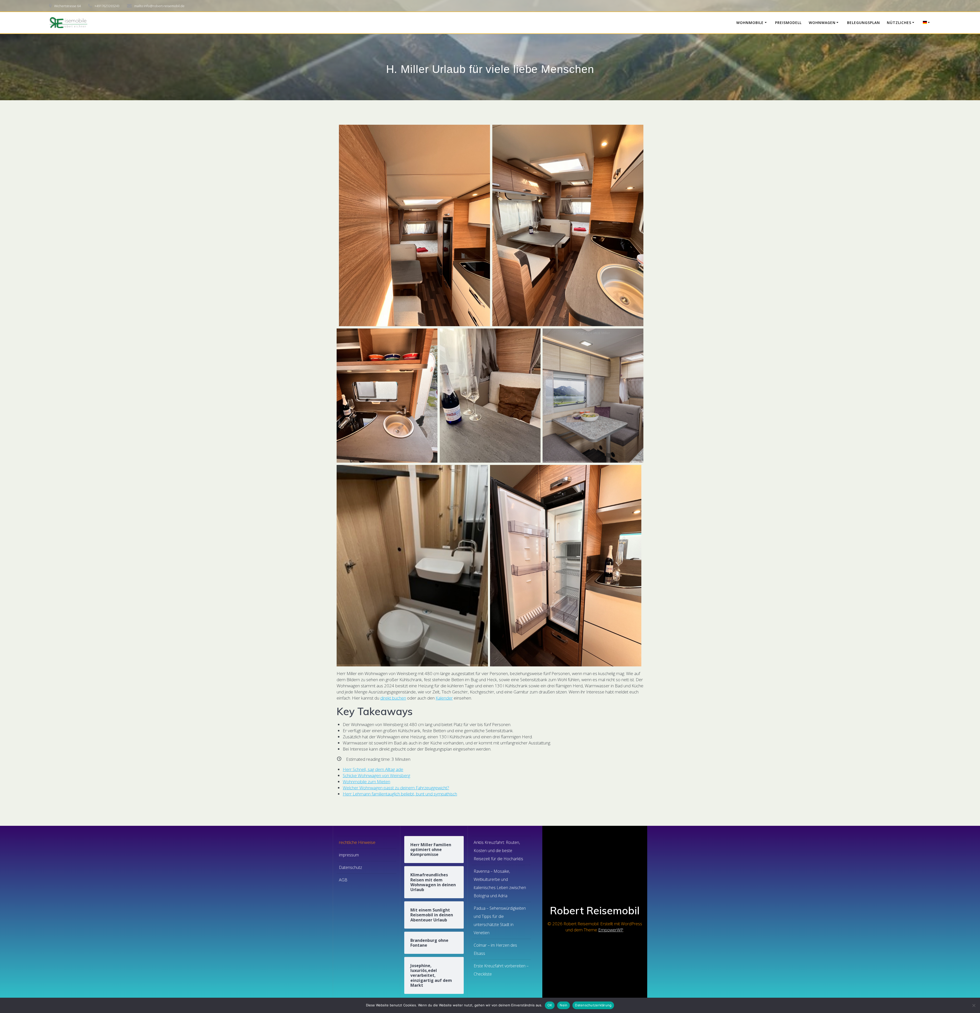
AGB (343, 880)
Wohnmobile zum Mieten (366, 781)
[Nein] (973, 1005)
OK (549, 1005)
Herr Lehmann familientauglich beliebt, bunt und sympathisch (400, 794)
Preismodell (788, 22)
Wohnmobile (750, 22)
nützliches (899, 22)
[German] (927, 23)
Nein (563, 1005)
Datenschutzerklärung (593, 1005)
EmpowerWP (610, 930)
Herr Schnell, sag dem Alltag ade (373, 769)
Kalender (444, 698)
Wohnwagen (822, 22)
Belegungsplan (863, 22)
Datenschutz (350, 867)
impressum (349, 855)
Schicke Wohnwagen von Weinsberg (376, 775)
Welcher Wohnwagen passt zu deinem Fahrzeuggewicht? (396, 788)
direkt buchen (393, 698)
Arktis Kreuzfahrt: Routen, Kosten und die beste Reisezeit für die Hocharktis (498, 851)
